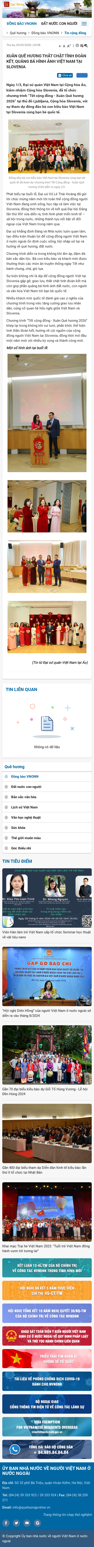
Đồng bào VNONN (22, 24)
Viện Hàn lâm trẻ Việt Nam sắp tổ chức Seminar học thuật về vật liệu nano (46, 934)
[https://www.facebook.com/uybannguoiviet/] (6, 1523)
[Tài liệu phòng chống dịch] (47, 1381)
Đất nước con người (59, 24)
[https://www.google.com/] (37, 1523)
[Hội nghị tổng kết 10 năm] (47, 1313)
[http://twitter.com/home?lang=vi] (16, 1523)
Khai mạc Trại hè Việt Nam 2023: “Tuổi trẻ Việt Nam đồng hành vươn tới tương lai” (46, 1248)
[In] (77, 45)
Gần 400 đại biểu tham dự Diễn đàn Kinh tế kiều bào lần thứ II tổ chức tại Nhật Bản (44, 1170)
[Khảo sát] (47, 1336)
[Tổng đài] (47, 1449)
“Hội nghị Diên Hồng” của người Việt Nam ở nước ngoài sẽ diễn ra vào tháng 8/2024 (46, 1013)
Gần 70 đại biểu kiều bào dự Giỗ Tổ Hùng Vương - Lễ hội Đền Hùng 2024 (45, 1091)
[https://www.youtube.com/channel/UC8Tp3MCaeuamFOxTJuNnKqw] (27, 1523)
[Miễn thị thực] (47, 1426)
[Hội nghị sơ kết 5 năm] (47, 1290)
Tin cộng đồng (75, 33)
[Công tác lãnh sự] (47, 1404)
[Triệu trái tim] (47, 1358)
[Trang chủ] (47, 9)
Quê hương (18, 33)
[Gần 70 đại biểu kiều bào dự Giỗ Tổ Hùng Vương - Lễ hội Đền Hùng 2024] (47, 1055)
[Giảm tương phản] (86, 45)
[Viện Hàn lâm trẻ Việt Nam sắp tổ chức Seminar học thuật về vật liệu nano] (47, 898)
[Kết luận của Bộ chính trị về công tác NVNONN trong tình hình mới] (47, 1268)
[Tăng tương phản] (82, 45)
